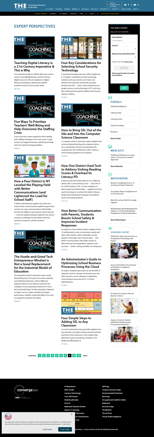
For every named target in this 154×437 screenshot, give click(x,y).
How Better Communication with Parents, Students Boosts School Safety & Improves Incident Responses (81, 217)
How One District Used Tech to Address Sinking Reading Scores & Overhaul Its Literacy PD (81, 171)
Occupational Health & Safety (114, 400)
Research (85, 9)
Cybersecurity (116, 113)
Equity (92, 13)
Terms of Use (89, 429)
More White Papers (118, 220)
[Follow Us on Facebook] (128, 5)
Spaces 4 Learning (71, 410)
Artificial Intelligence (119, 106)
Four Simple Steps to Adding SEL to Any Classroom (76, 321)
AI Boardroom (70, 386)
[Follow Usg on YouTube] (135, 5)
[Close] (71, 414)
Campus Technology (72, 393)
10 (79, 355)
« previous (32, 355)
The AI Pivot (107, 413)
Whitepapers (119, 178)
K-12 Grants (63, 13)
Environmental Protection (112, 393)
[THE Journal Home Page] (29, 6)
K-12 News (49, 9)
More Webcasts (117, 166)
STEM (81, 13)
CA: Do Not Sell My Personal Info (106, 429)
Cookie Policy (77, 429)
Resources (104, 9)
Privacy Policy (128, 62)
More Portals (116, 138)
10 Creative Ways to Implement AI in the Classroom (124, 192)
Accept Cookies (65, 429)
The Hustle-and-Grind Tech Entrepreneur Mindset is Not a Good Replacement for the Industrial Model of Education (33, 263)
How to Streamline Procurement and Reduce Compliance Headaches (123, 267)
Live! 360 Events (71, 396)
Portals (116, 102)
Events (114, 9)
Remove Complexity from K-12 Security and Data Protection (123, 184)
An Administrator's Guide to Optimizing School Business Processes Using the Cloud (81, 263)
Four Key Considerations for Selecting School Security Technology (81, 66)
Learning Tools (116, 119)
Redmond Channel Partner (75, 406)
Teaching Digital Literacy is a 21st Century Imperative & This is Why (34, 66)
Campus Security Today (111, 390)
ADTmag (105, 386)
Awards (75, 9)
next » (85, 355)
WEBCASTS (117, 150)
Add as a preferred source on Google (115, 4)
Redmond (106, 403)
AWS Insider (69, 390)
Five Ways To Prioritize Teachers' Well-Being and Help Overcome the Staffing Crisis (34, 127)
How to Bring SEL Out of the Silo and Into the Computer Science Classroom (81, 133)
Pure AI (67, 403)
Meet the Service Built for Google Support (124, 201)
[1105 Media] (26, 409)
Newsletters (126, 9)
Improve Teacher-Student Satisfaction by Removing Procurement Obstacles (121, 322)
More (135, 9)
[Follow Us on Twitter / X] (131, 5)
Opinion (67, 9)
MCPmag (105, 396)
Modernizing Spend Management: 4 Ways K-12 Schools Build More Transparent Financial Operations (124, 210)
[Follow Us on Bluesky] (125, 5)
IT (97, 13)
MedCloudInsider (71, 400)
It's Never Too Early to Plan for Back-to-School (122, 294)
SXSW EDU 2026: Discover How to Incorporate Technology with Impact (124, 238)
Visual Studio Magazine (111, 416)
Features (58, 9)
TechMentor (107, 410)
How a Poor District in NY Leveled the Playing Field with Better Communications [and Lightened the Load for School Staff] (32, 190)
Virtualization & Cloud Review (76, 416)
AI (86, 13)
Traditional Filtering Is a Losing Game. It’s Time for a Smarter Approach (123, 157)
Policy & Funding (117, 125)
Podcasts (94, 9)
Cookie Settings (47, 429)
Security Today (108, 406)
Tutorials (53, 13)
